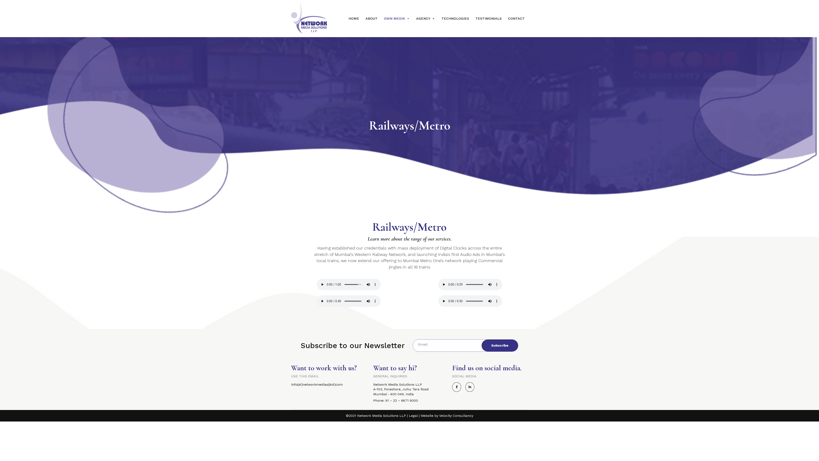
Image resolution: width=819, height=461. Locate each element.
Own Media (394, 18)
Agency (423, 18)
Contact (516, 18)
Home (354, 18)
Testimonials (488, 18)
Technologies (455, 18)
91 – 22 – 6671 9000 (401, 400)
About (372, 18)
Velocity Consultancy (456, 416)
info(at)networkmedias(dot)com (317, 384)
